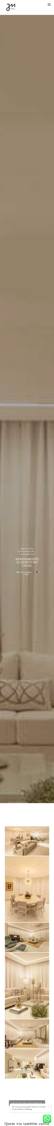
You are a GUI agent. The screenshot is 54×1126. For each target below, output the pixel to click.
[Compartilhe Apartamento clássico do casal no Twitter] (29, 1096)
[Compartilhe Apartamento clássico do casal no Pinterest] (33, 1096)
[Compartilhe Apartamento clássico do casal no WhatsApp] (24, 1096)
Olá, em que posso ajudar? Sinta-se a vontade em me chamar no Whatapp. (29, 1108)
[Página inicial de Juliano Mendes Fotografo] (11, 7)
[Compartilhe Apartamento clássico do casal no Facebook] (20, 1096)
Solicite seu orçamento (27, 1103)
